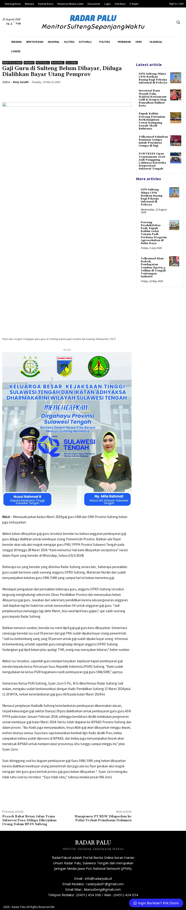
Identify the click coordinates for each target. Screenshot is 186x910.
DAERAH (29, 62)
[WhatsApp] (66, 92)
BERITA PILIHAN (12, 62)
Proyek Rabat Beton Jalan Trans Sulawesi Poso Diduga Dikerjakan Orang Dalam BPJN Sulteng (29, 820)
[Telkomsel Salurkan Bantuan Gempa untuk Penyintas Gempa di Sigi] (175, 141)
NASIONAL (58, 62)
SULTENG (71, 62)
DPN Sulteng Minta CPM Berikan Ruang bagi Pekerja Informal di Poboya (153, 78)
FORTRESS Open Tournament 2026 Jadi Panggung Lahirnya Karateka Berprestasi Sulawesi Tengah (152, 161)
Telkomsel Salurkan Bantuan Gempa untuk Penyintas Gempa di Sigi (153, 141)
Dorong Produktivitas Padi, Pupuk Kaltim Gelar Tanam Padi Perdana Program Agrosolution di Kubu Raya (154, 233)
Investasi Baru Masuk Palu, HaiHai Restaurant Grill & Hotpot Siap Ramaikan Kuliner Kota (152, 98)
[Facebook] (151, 22)
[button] (178, 22)
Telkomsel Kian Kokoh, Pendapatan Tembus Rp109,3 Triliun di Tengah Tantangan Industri (153, 267)
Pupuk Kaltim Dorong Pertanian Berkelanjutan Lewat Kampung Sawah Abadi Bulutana (152, 121)
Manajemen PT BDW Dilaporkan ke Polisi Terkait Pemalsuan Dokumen (103, 818)
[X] (160, 22)
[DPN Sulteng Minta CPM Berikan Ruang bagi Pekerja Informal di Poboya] (175, 77)
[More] (77, 92)
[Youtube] (168, 22)
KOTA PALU (43, 62)
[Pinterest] (55, 92)
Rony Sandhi (20, 82)
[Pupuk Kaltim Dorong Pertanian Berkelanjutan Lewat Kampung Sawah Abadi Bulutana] (175, 117)
